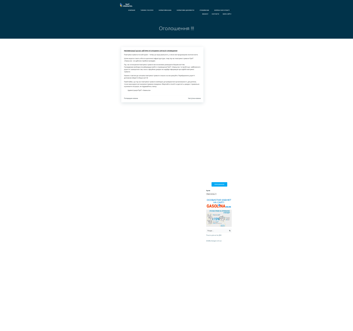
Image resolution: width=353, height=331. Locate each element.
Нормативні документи (185, 10)
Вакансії (205, 14)
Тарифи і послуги (146, 10)
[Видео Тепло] (219, 218)
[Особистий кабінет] (219, 203)
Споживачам (204, 10)
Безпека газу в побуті (222, 10)
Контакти (215, 14)
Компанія (131, 10)
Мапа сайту (227, 14)
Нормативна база (165, 10)
